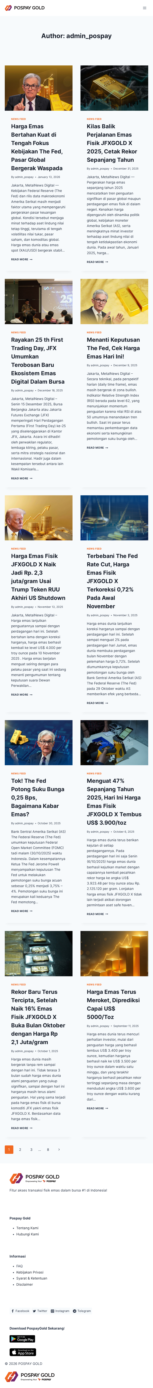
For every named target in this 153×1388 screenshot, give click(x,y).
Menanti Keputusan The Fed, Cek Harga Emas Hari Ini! (113, 348)
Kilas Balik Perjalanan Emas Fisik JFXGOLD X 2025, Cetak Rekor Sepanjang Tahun (112, 143)
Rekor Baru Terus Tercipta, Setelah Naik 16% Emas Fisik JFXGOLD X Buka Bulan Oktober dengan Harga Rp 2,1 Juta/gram (38, 1016)
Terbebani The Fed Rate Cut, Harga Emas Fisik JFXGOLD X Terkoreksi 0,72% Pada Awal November (112, 581)
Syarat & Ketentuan (31, 1278)
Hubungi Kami (27, 1234)
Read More (21, 259)
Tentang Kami (27, 1228)
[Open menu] (144, 8)
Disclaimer (24, 1284)
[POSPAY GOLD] (25, 8)
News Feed (18, 118)
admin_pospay (24, 177)
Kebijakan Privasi (29, 1272)
